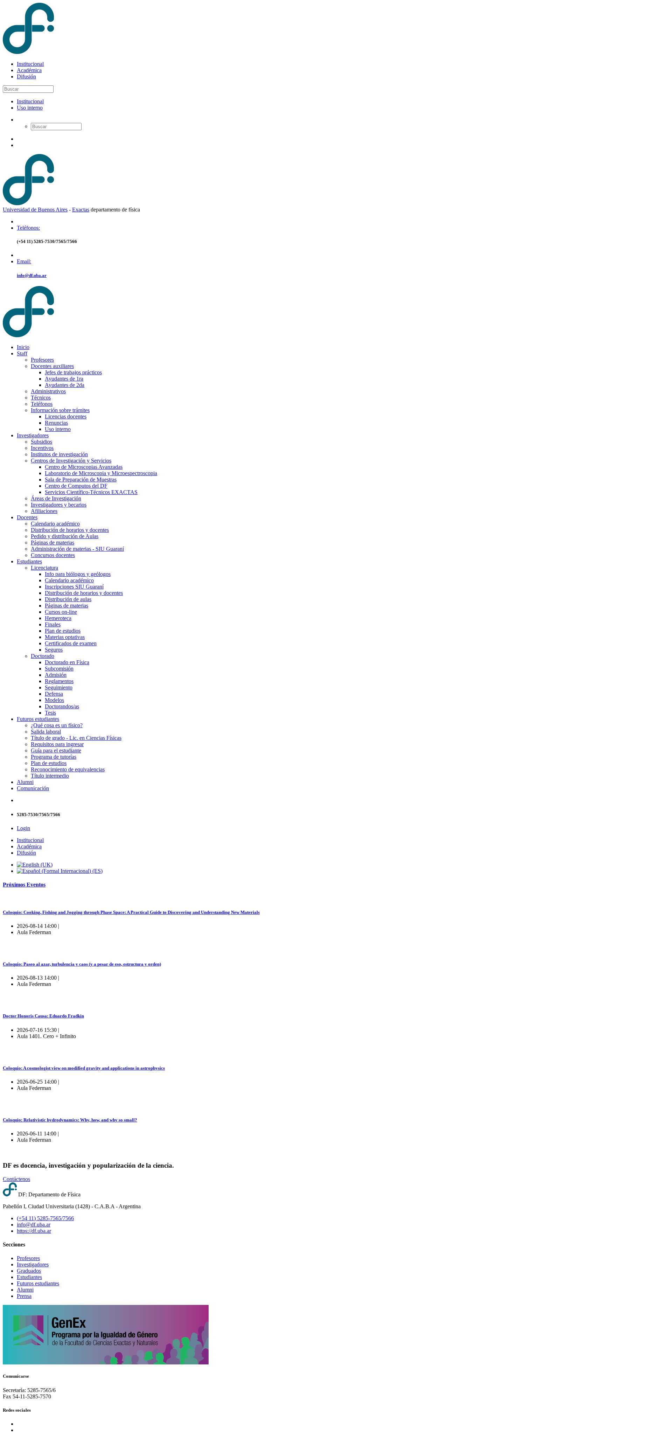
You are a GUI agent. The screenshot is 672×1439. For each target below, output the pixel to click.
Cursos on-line (61, 612)
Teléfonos (41, 404)
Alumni (25, 782)
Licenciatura (44, 568)
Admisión (55, 675)
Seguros (54, 650)
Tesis (50, 713)
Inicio (23, 347)
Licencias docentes (65, 416)
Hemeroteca (58, 618)
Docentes (27, 517)
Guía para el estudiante (56, 750)
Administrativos (48, 391)
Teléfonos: (28, 228)
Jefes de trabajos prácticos (73, 372)
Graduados (29, 1271)
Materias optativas (65, 637)
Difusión (26, 76)
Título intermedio (50, 776)
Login (23, 828)
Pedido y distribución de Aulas (64, 536)
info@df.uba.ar (32, 275)
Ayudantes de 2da (64, 385)
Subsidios (41, 442)
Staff (22, 353)
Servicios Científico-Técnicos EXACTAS (91, 492)
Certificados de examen (71, 643)
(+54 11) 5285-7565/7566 (45, 1218)
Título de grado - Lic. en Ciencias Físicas (76, 738)
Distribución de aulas (68, 599)
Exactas (80, 210)
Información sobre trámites (60, 410)
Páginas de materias (52, 542)
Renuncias (56, 423)
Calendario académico (55, 524)
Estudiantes (29, 561)
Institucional (30, 64)
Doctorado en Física (67, 662)
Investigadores (33, 435)
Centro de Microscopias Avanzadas (83, 467)
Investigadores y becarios (58, 505)
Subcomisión (59, 669)
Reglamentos (59, 681)
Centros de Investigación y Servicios (71, 461)
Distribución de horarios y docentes (70, 530)
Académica (29, 70)
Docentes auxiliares (52, 366)
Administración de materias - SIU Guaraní (77, 549)
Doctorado (42, 656)
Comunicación (33, 788)
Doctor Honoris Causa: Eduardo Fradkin (43, 1016)
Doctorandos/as (62, 706)
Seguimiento (58, 687)
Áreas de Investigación (56, 498)
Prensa (24, 1296)
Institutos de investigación (59, 454)
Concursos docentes (53, 555)
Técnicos (41, 398)
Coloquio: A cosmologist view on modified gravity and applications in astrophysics (84, 1068)
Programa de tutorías (53, 757)
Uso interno (30, 108)
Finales (53, 624)
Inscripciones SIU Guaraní (74, 587)
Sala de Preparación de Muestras (81, 479)
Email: (24, 261)
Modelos (54, 700)
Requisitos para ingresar (57, 744)
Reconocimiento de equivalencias (68, 769)
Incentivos (42, 448)
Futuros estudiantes (38, 719)
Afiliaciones (44, 511)
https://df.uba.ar (34, 1231)
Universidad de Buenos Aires (35, 210)
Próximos (24, 885)
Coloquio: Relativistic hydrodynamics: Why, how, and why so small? (70, 1119)
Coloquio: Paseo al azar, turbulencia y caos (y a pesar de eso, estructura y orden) (82, 964)
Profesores (42, 360)
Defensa (54, 694)
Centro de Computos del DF (76, 486)
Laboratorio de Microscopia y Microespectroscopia (101, 473)
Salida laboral (46, 732)
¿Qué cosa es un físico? (57, 725)
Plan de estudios (62, 631)
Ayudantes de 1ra (64, 379)
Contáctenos (16, 1179)
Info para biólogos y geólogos (78, 574)
